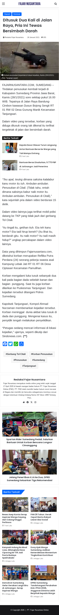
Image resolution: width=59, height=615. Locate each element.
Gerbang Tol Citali (16, 354)
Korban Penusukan (42, 354)
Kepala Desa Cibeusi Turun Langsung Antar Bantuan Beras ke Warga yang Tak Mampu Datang (38, 149)
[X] (31, 402)
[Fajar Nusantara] (29, 3)
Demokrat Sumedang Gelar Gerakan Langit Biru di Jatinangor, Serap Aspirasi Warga (15, 586)
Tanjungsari (30, 366)
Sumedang (39, 360)
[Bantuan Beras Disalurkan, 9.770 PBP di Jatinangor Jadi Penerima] (9, 165)
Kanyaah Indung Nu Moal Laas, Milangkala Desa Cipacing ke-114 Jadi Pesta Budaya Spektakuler (14, 552)
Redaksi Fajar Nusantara (14, 37)
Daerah (7, 14)
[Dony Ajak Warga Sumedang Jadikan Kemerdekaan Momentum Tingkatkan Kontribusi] (44, 537)
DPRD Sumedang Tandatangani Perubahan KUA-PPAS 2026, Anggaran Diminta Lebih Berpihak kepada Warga (44, 588)
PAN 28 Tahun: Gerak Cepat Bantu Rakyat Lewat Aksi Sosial (41, 517)
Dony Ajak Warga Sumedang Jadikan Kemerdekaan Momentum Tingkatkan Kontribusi (44, 551)
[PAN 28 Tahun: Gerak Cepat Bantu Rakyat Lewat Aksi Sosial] (44, 504)
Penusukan (21, 360)
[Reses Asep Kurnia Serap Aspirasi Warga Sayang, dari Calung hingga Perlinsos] (15, 504)
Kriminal (17, 14)
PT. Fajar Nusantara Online (38, 610)
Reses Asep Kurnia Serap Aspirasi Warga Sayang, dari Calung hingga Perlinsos (14, 518)
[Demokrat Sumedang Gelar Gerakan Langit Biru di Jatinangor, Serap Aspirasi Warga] (15, 572)
